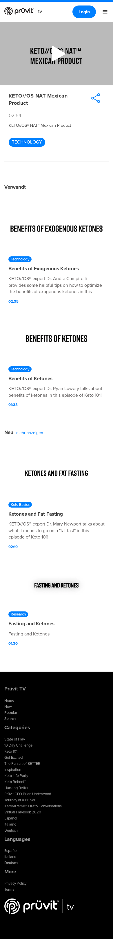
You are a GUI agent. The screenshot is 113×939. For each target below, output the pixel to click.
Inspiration (12, 769)
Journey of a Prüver (19, 800)
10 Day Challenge (18, 745)
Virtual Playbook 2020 (22, 812)
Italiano (10, 824)
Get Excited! (13, 757)
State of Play (14, 739)
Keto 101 (10, 751)
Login (84, 12)
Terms (9, 889)
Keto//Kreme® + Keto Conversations (33, 806)
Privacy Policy (15, 883)
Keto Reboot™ (15, 782)
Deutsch (11, 830)
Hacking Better (16, 788)
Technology (27, 142)
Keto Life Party (16, 775)
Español (10, 818)
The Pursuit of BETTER (22, 763)
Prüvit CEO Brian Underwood (27, 794)
